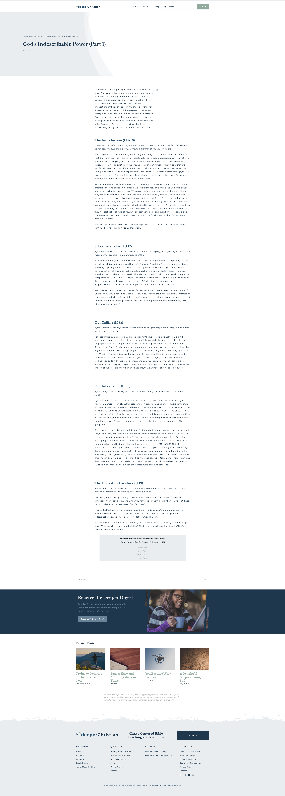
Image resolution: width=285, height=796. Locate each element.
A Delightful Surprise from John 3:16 (193, 677)
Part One (142, 548)
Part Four (143, 558)
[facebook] (181, 775)
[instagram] (185, 775)
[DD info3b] (97, 732)
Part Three (142, 554)
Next (204, 579)
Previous (82, 579)
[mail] (193, 775)
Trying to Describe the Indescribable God (89, 677)
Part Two (142, 551)
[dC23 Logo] (88, 5)
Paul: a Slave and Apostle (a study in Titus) (123, 677)
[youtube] (189, 775)
